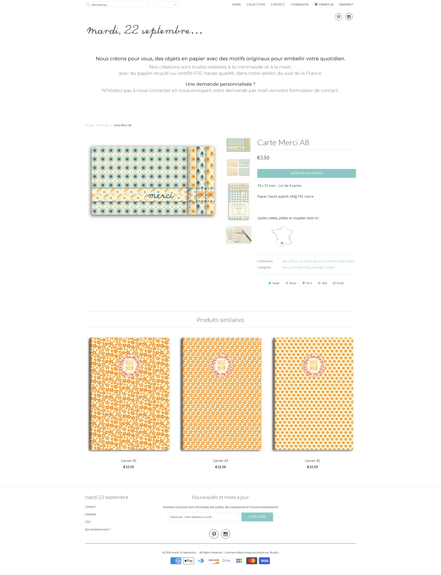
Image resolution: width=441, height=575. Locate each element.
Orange (350, 261)
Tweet (275, 283)
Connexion (300, 4)
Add (324, 283)
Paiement (346, 4)
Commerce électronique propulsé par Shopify (251, 552)
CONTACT (278, 4)
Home (236, 4)
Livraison (90, 514)
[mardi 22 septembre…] (220, 55)
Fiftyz (293, 261)
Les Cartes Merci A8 (330, 261)
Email (340, 283)
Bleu (286, 261)
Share (292, 283)
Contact (90, 506)
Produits (104, 125)
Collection (255, 4)
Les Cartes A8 (307, 261)
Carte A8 (296, 267)
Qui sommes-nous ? (97, 529)
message (317, 267)
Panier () (326, 4)
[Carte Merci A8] (152, 180)
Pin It (309, 283)
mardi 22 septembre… (185, 552)
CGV (88, 522)
